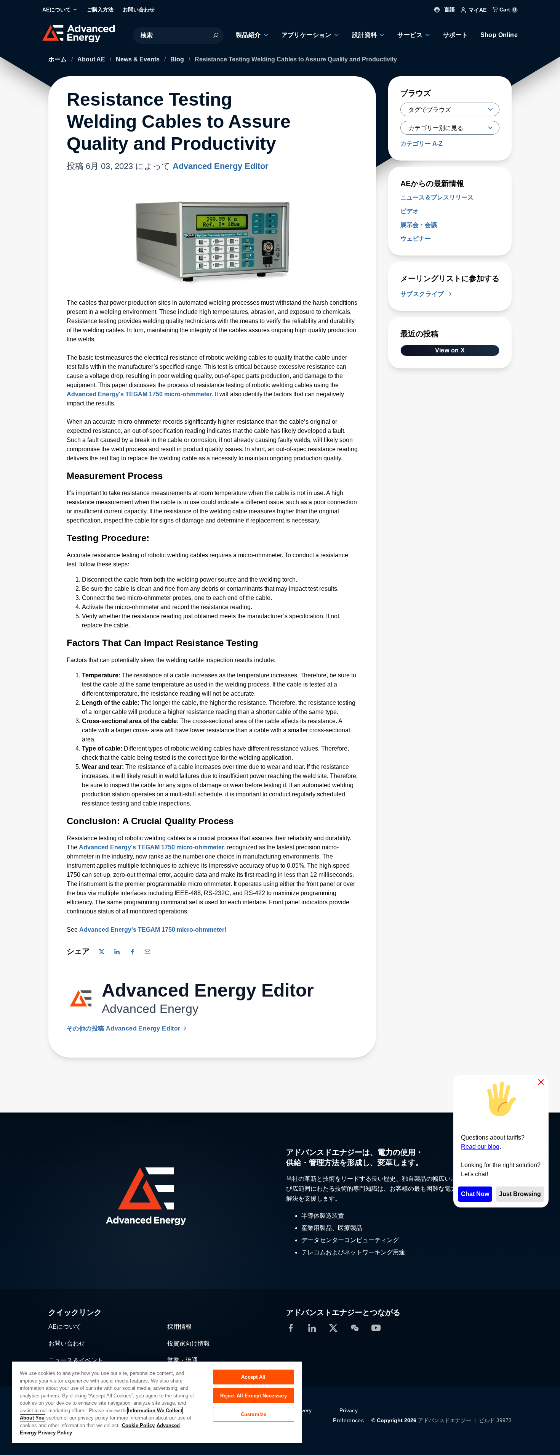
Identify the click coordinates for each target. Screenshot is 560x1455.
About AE (92, 59)
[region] (157, 1402)
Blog (178, 59)
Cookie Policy (138, 1425)
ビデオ (409, 211)
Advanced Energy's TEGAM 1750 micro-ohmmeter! (152, 929)
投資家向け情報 (188, 1343)
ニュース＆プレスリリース (437, 197)
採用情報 (179, 1326)
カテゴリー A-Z (421, 143)
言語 (449, 9)
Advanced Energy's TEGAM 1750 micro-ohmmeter (139, 394)
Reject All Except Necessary (253, 1396)
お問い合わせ (66, 1343)
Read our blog (480, 1146)
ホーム (58, 59)
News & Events (138, 59)
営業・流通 (182, 1360)
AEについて (64, 1326)
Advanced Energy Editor (221, 166)
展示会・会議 (418, 225)
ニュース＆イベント (75, 1360)
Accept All (253, 1377)
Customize (253, 1414)
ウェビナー (415, 238)
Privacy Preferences (348, 1415)
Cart (507, 9)
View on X (450, 350)
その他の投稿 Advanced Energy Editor (124, 1028)
